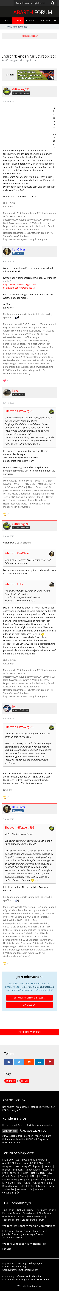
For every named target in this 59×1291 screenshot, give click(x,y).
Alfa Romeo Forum (12, 1237)
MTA (4, 1182)
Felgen (24, 1172)
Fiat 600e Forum (35, 1216)
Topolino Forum (10, 1219)
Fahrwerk (14, 1172)
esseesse (47, 1169)
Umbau (39, 1189)
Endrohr (10, 1081)
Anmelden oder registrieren (30, 3)
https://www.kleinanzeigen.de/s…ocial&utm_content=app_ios (20, 286)
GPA (50, 1172)
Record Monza (9, 1185)
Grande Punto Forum (13, 1216)
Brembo (48, 1166)
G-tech (41, 1172)
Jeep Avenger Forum (32, 1234)
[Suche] (52, 3)
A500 (32, 1159)
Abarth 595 (45, 1162)
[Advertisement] (30, 46)
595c (24, 1159)
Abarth (41, 1159)
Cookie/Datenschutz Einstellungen (20, 1269)
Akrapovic (7, 1166)
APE (17, 1166)
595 (4, 1159)
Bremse (6, 1169)
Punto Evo (38, 1182)
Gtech (23, 1176)
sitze (22, 1185)
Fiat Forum (8, 1230)
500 (11, 1159)
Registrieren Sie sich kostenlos (37, 986)
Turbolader (8, 1189)
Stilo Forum (45, 1213)
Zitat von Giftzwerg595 (19, 411)
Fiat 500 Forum (25, 1209)
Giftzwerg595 (12, 60)
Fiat (33, 1172)
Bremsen (18, 1169)
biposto (37, 1166)
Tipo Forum (8, 1209)
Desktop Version (29, 1032)
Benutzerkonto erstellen (29, 997)
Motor (50, 1179)
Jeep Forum (39, 1230)
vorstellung (8, 1192)
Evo (4, 1172)
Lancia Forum (23, 1230)
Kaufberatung (9, 1179)
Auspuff (26, 1166)
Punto (27, 1182)
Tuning (41, 1185)
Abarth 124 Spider (12, 1162)
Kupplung (25, 1179)
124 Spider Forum (45, 1209)
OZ (11, 1182)
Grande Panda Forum (33, 1219)
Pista (18, 1182)
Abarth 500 (30, 1162)
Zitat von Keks (14, 584)
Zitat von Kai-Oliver (17, 553)
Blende (24, 1081)
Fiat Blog (6, 1248)
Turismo (21, 1189)
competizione (32, 1169)
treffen (31, 1185)
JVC (44, 1176)
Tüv (30, 1189)
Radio (49, 1182)
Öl (18, 1192)
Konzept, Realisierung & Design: (26, 1279)
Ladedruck (38, 1179)
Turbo (51, 1185)
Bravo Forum (29, 1213)
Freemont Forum (11, 1213)
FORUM (32, 12)
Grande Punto (9, 1176)
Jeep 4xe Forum (10, 1234)
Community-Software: (22, 1276)
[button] (35, 3)
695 (17, 1159)
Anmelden (29, 1004)
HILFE (31, 1176)
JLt (38, 1176)
